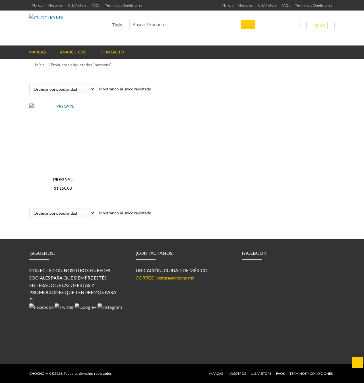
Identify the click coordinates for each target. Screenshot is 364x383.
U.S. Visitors (77, 5)
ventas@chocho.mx (175, 277)
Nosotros (55, 5)
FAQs (96, 5)
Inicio (40, 64)
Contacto (112, 51)
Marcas (37, 5)
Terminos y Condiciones (123, 5)
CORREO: (146, 277)
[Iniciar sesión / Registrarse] (303, 25)
